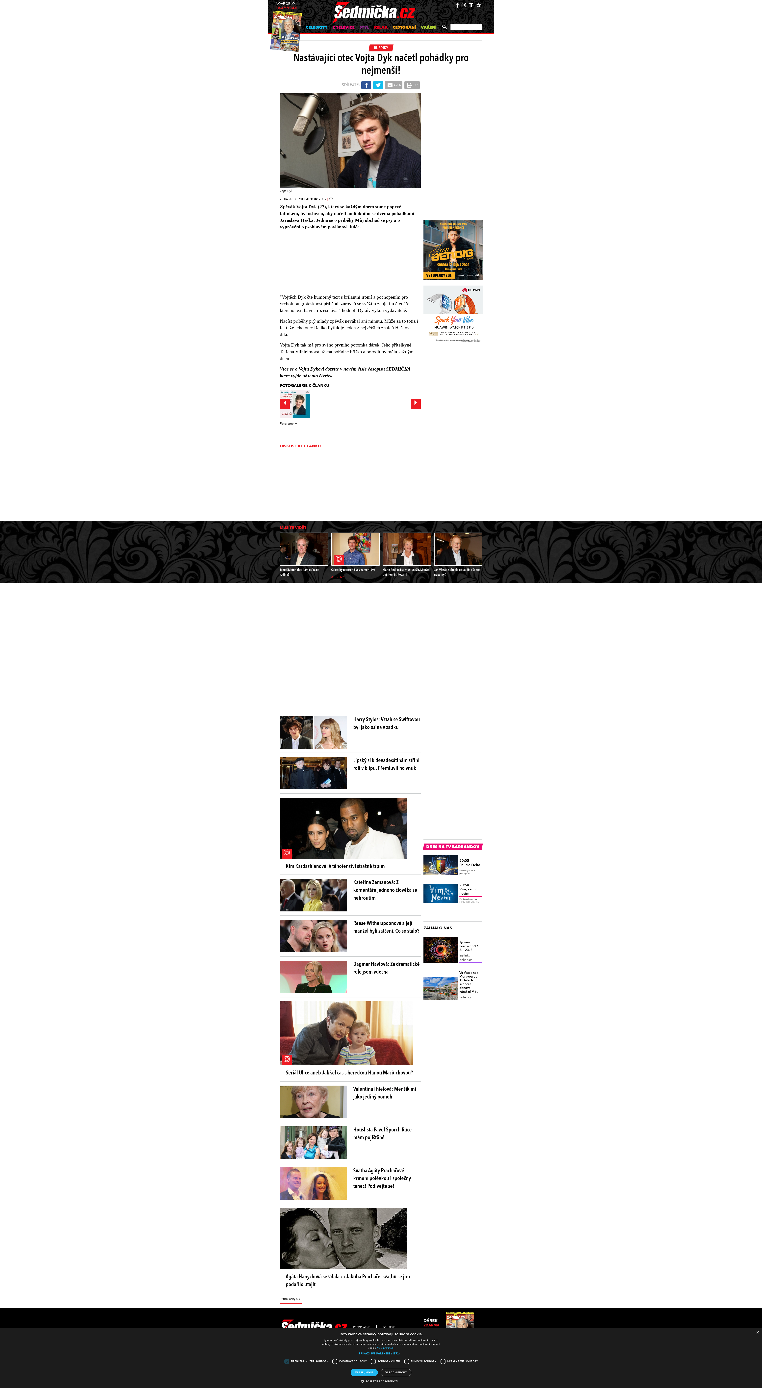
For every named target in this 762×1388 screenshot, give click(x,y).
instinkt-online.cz (465, 958)
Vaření (429, 28)
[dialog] (381, 1358)
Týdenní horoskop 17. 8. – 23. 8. (469, 946)
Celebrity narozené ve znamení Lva (353, 570)
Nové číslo (286, 6)
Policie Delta (469, 863)
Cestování (404, 28)
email (397, 85)
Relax (381, 28)
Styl (364, 28)
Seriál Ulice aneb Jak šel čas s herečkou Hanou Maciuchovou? (349, 1073)
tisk (415, 85)
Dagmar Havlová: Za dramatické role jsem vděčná (386, 968)
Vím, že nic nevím (468, 889)
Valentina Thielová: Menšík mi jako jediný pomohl (384, 1093)
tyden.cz (465, 997)
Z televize (343, 28)
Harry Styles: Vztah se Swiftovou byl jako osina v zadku (386, 723)
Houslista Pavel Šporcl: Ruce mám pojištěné (382, 1134)
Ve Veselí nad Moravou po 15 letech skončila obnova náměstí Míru (468, 982)
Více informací (385, 1347)
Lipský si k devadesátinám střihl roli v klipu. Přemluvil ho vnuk (386, 764)
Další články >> (291, 1299)
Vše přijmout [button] (364, 1372)
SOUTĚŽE (389, 1327)
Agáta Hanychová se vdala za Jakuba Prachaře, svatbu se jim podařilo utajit (348, 1281)
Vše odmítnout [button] (396, 1372)
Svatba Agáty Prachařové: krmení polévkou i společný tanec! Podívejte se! (382, 1178)
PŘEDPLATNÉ (361, 1327)
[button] (381, 1353)
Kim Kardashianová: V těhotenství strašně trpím (335, 866)
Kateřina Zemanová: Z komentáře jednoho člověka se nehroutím (385, 890)
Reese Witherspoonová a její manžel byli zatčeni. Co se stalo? (386, 927)
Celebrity (317, 28)
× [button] (757, 1332)
